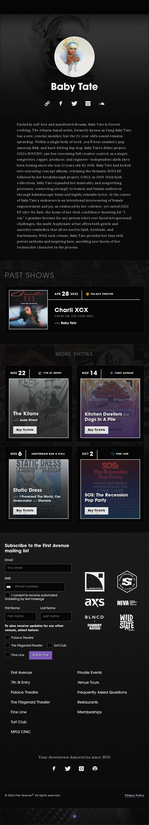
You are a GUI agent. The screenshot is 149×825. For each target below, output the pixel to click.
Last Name (47, 608)
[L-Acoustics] (94, 581)
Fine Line (17, 655)
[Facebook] (61, 104)
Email (9, 560)
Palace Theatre (22, 638)
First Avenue (21, 673)
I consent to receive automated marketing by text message (31, 597)
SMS (8, 578)
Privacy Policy (134, 795)
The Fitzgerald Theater (26, 645)
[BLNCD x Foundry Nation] (94, 622)
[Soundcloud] (102, 104)
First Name (12, 608)
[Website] (47, 104)
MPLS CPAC (21, 732)
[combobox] (9, 587)
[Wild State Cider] (127, 622)
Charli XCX (71, 310)
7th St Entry (20, 683)
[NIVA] (127, 603)
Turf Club (59, 645)
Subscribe (41, 655)
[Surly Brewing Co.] (127, 582)
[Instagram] (88, 104)
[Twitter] (74, 104)
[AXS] (94, 603)
